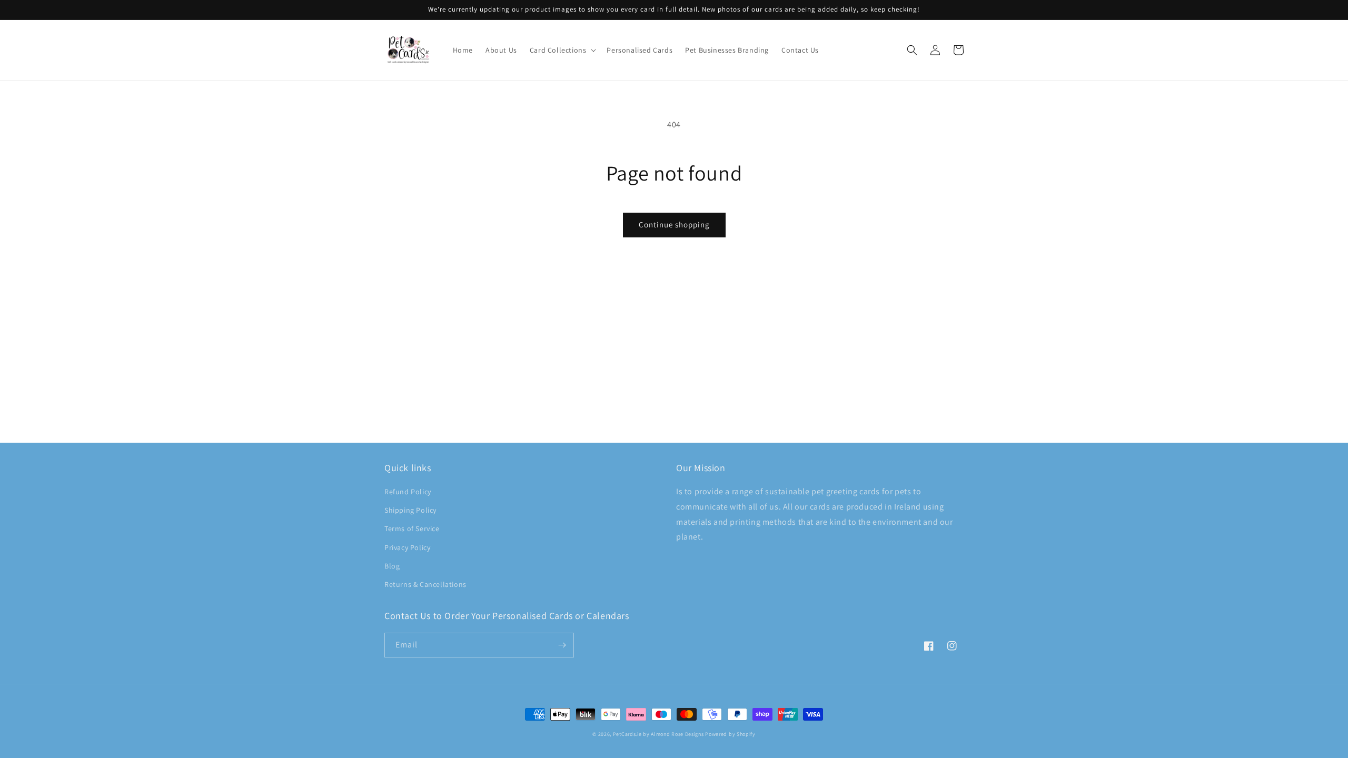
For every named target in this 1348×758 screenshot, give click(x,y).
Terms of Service (412, 528)
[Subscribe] (561, 645)
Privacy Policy (407, 547)
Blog (392, 566)
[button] (562, 50)
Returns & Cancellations (425, 584)
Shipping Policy (410, 510)
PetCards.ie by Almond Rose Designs (658, 734)
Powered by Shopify (730, 734)
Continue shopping (674, 225)
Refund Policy (407, 491)
